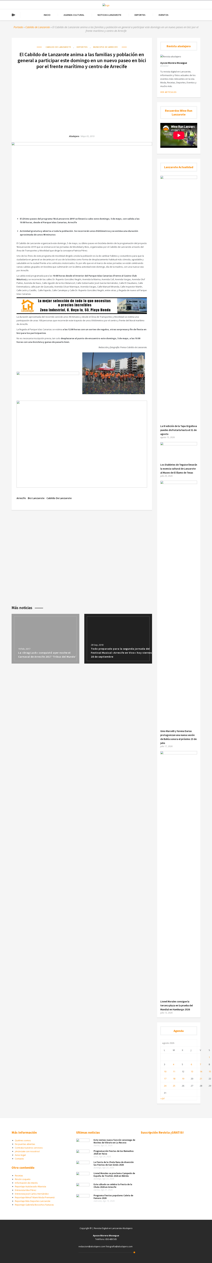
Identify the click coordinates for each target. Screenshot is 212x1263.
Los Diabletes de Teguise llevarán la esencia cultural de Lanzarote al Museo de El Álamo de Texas (178, 468)
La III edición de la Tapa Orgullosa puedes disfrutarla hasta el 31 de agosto (178, 430)
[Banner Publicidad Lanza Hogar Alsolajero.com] (82, 313)
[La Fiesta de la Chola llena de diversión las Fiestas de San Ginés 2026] (82, 1163)
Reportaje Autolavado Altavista (30, 1186)
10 (165, 1071)
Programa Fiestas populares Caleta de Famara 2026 (113, 1197)
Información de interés (26, 1182)
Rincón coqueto (22, 1179)
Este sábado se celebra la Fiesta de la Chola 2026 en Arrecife (113, 1185)
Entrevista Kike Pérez (25, 1190)
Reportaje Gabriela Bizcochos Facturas (34, 1204)
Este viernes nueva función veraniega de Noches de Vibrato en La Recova (114, 1141)
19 (183, 1078)
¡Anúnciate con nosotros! (27, 1151)
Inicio (47, 14)
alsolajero (74, 136)
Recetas (19, 1175)
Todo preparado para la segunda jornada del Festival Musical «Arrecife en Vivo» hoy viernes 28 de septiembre (121, 652)
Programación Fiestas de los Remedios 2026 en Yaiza (114, 1152)
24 (165, 1085)
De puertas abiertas (25, 1144)
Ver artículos (168, 92)
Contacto (19, 1158)
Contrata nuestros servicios (29, 1147)
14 (201, 1071)
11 (174, 1071)
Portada (18, 27)
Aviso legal (20, 1154)
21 (201, 1078)
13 (192, 1071)
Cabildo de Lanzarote (37, 27)
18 (174, 1078)
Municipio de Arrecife (105, 47)
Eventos (163, 14)
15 (210, 1071)
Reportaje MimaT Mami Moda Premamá (34, 1197)
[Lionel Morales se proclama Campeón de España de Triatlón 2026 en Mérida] (82, 1174)
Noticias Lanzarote (109, 14)
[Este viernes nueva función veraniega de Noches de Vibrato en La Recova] (82, 1141)
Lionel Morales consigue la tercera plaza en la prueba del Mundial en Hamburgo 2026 (176, 1005)
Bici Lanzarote (36, 498)
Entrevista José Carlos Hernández (32, 1193)
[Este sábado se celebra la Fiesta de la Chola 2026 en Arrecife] (82, 1185)
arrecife (21, 498)
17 (165, 1078)
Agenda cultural (74, 14)
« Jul (162, 1098)
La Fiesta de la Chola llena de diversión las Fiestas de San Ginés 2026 (114, 1163)
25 (174, 1085)
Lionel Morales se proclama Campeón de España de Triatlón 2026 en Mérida (114, 1174)
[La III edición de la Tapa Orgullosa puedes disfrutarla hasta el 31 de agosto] (178, 178)
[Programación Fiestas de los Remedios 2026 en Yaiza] (82, 1152)
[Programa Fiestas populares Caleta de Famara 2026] (82, 1196)
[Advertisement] (82, 98)
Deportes (139, 14)
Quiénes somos (23, 1140)
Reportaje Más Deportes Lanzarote (32, 1201)
